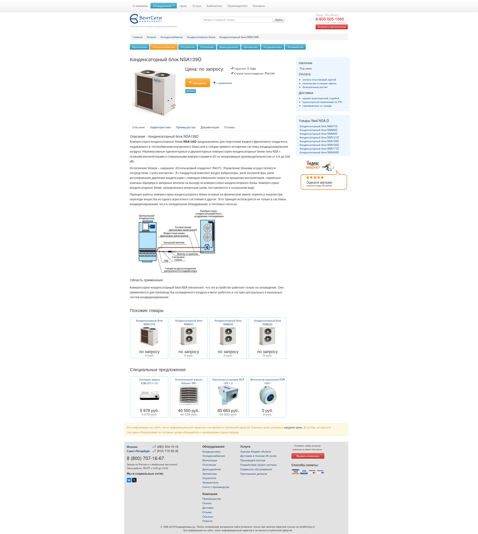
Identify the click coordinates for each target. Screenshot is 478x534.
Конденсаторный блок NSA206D (319, 152)
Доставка (207, 507)
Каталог (151, 37)
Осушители (188, 47)
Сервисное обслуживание (256, 469)
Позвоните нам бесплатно (332, 26)
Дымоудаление (228, 47)
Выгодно (191, 91)
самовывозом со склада (317, 105)
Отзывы (229, 127)
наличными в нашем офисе (319, 83)
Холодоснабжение (171, 37)
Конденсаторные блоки (201, 37)
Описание (138, 127)
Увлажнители (295, 47)
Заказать (199, 83)
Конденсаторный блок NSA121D (319, 137)
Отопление (207, 47)
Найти (279, 19)
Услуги (196, 6)
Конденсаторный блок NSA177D (319, 148)
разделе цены (293, 427)
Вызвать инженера (308, 456)
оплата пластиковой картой (319, 79)
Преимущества (185, 127)
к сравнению (224, 83)
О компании (140, 6)
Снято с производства (215, 487)
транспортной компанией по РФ (322, 102)
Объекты (207, 516)
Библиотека (214, 6)
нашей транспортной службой (320, 98)
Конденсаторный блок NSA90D (318, 133)
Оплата (207, 503)
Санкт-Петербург (138, 451)
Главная (138, 37)
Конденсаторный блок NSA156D (319, 145)
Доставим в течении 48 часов (258, 456)
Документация (210, 127)
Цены (183, 6)
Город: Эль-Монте (327, 15)
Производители (237, 6)
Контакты (259, 6)
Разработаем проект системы (258, 464)
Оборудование (163, 6)
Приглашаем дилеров (253, 473)
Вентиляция (139, 47)
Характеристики (160, 127)
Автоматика (251, 47)
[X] (134, 480)
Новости (207, 521)
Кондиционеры (272, 47)
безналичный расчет (315, 87)
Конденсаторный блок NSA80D (318, 130)
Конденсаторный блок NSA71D (318, 126)
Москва (132, 447)
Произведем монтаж (252, 460)
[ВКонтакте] (129, 480)
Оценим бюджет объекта (255, 451)
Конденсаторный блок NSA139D (319, 141)
